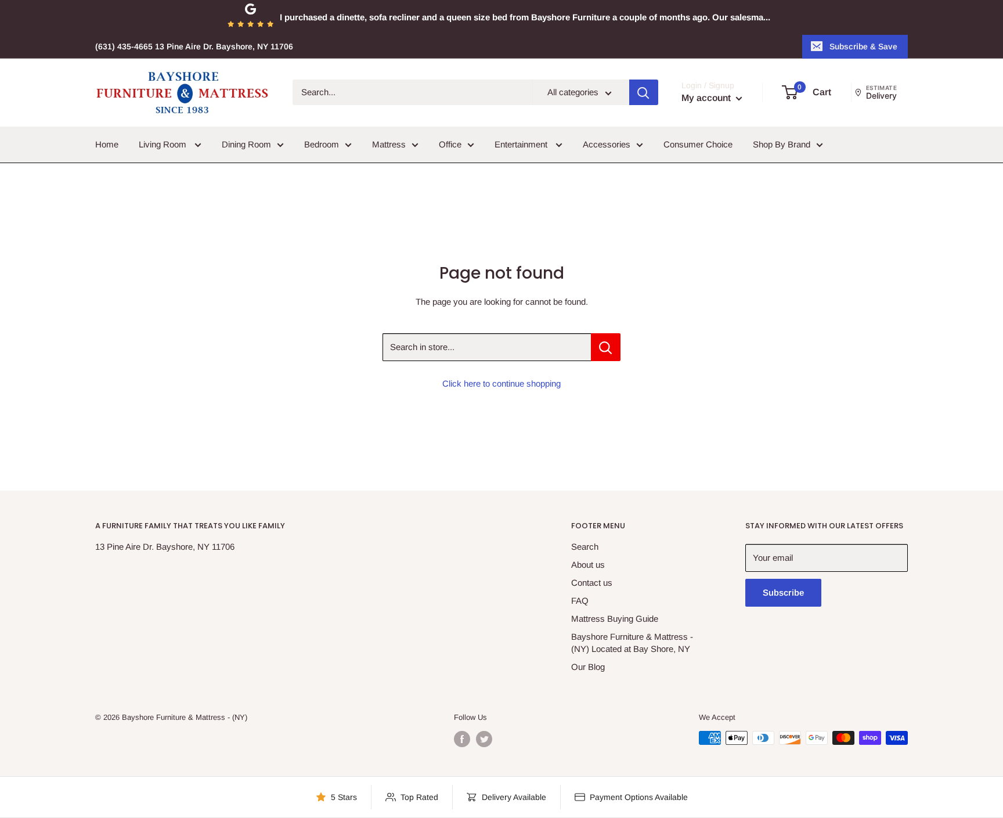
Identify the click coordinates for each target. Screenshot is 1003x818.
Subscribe (783, 592)
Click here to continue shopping (501, 383)
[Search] (643, 93)
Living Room (164, 144)
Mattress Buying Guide (614, 619)
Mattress (389, 144)
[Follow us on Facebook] (462, 739)
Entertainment (522, 144)
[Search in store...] (605, 347)
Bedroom (321, 144)
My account (707, 98)
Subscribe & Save (863, 46)
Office (450, 144)
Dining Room (246, 144)
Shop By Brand (781, 144)
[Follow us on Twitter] (484, 739)
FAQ (580, 601)
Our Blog (588, 667)
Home (106, 144)
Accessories (606, 144)
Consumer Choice (698, 144)
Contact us (591, 583)
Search (584, 547)
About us (588, 565)
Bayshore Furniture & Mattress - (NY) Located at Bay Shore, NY (632, 643)
